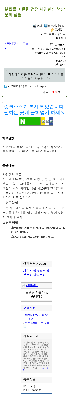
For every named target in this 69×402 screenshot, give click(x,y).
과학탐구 (10, 43)
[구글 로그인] (47, 121)
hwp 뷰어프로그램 (37, 322)
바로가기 (56, 25)
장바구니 (32, 285)
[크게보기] (6, 70)
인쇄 (39, 25)
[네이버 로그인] (30, 121)
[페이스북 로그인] (51, 121)
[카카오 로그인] (43, 121)
